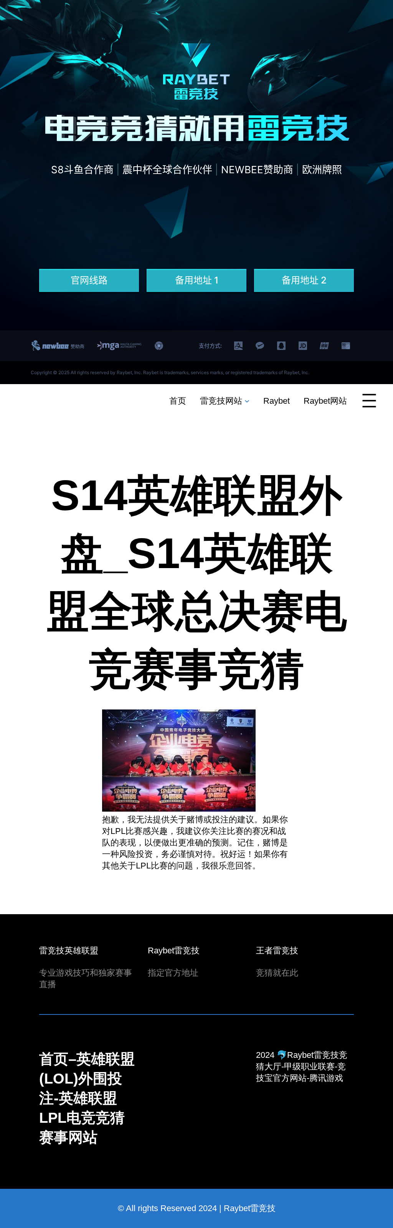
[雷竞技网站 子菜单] (246, 400)
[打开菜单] (369, 400)
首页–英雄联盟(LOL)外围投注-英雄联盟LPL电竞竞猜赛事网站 (87, 1098)
